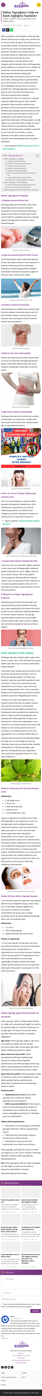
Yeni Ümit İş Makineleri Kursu (21, 1360)
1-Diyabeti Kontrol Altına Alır (16, 161)
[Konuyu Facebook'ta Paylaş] (3, 30)
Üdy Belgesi (21, 1358)
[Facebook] (2, 1367)
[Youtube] (9, 1367)
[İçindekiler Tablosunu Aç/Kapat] (36, 155)
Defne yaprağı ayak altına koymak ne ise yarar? (21, 190)
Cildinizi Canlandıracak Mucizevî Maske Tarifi (21, 185)
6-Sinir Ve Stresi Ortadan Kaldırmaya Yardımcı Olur (21, 174)
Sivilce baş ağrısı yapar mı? (10, 1201)
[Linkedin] (5, 1367)
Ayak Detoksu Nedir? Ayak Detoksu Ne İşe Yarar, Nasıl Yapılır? (9, 1229)
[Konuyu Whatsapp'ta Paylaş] (11, 30)
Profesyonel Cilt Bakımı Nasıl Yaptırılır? (31, 1228)
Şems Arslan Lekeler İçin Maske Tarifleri (30, 1201)
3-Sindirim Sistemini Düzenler (16, 166)
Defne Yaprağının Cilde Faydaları (16, 182)
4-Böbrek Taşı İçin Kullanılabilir (16, 168)
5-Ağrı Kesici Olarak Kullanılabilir (17, 171)
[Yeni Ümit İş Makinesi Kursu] (21, 466)
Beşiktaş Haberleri (21, 1363)
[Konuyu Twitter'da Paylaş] (7, 30)
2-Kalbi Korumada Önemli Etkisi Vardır (19, 164)
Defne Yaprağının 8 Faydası (14, 159)
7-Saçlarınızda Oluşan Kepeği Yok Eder (19, 177)
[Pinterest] (12, 1367)
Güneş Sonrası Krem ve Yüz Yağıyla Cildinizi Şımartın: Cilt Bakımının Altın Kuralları (31, 1258)
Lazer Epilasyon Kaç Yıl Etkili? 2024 (10, 1255)
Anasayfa (5, 19)
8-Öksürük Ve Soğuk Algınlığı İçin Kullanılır (20, 180)
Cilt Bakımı (13, 19)
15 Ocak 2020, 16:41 (16, 1318)
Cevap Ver (4, 1338)
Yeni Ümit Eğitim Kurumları (21, 1356)
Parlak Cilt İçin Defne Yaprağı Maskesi (19, 187)
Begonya (21, 1353)
